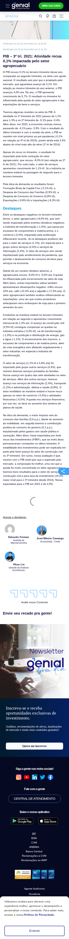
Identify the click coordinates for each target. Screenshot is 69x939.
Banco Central (34, 851)
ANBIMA (34, 846)
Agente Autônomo (34, 888)
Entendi (34, 930)
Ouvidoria (34, 894)
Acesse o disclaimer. (15, 517)
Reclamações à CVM (34, 855)
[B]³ (34, 833)
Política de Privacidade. (39, 914)
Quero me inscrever (34, 746)
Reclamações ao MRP (34, 860)
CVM (34, 842)
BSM (34, 838)
